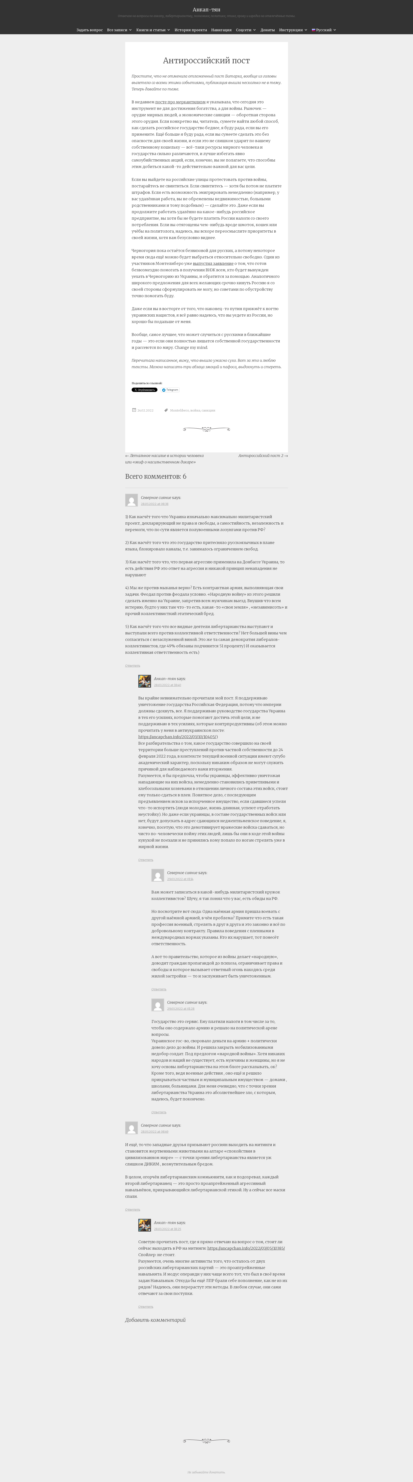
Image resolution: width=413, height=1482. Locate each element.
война (195, 411)
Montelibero (179, 411)
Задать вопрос (90, 30)
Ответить (132, 666)
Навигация (221, 30)
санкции (208, 411)
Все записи (117, 30)
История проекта (191, 30)
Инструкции (291, 30)
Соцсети (243, 30)
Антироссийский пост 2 (263, 455)
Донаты (267, 30)
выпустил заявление (213, 263)
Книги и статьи (151, 30)
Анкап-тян (206, 9)
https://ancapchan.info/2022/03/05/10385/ (246, 1248)
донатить (217, 1472)
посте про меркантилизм (180, 101)
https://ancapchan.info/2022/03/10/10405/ (177, 736)
